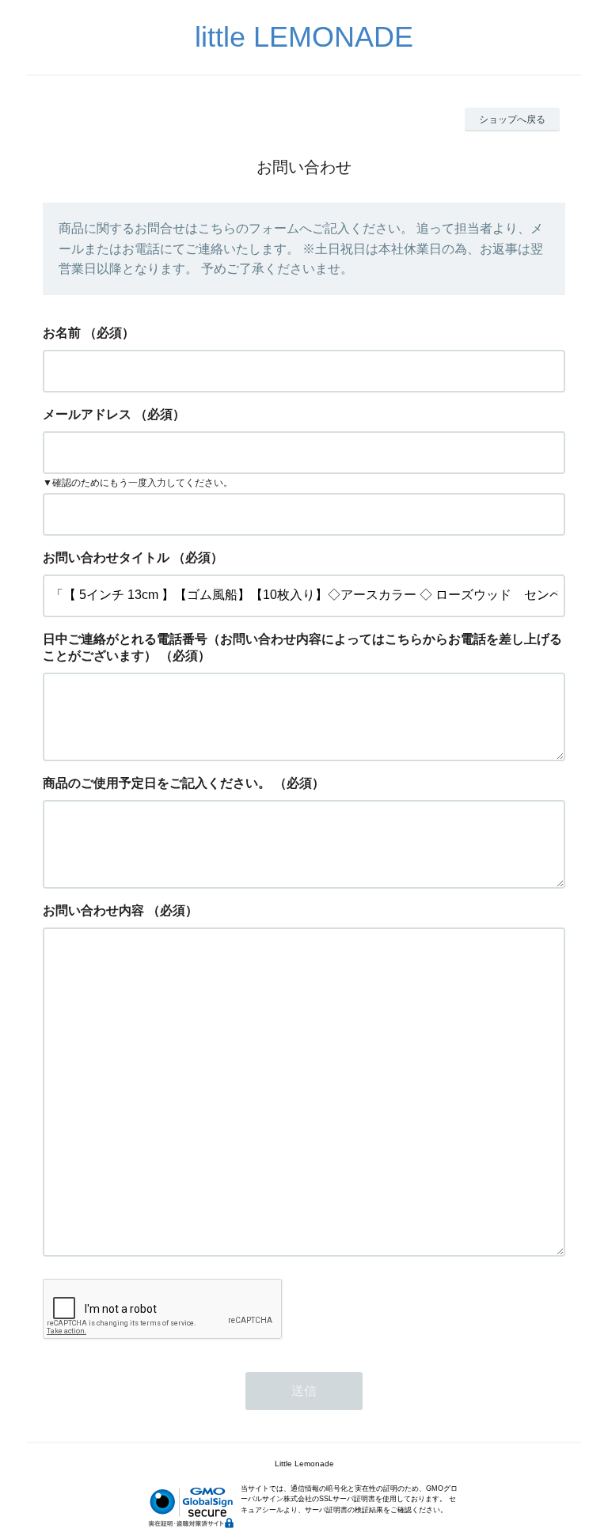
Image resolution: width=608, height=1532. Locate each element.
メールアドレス (87, 414)
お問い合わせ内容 (93, 910)
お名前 (62, 332)
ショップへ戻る (512, 119)
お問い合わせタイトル (106, 557)
